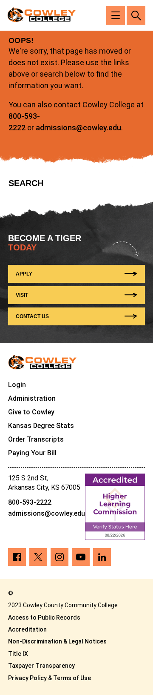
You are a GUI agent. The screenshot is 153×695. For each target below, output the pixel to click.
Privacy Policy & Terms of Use (49, 678)
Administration (32, 398)
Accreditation (27, 629)
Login (17, 385)
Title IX (18, 653)
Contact (32, 316)
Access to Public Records (44, 617)
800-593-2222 (29, 502)
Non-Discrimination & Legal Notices (57, 641)
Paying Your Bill (32, 453)
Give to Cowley (31, 412)
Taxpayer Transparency (41, 665)
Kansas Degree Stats (41, 426)
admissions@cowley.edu (78, 127)
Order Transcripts (36, 439)
